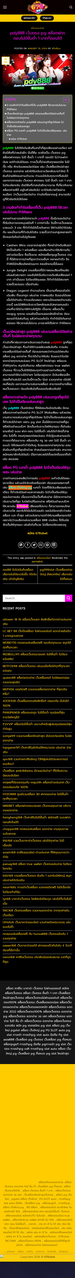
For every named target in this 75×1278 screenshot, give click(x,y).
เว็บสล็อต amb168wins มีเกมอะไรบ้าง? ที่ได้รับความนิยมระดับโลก (35, 773)
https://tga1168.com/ (48, 1094)
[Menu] (5, 7)
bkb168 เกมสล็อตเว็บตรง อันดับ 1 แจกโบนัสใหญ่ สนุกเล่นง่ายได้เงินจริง (37, 878)
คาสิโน (29, 1251)
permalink (37, 561)
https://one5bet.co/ (51, 1119)
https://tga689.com (53, 1161)
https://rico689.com (42, 1073)
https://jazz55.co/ (24, 1149)
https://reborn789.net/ (50, 1124)
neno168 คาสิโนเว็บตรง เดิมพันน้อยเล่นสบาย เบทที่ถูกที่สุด (37, 959)
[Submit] (68, 598)
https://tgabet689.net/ (23, 1170)
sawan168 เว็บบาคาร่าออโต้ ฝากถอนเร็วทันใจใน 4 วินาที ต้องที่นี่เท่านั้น (37, 947)
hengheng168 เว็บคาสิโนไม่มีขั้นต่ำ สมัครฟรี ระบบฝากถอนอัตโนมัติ (36, 819)
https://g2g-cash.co (32, 1078)
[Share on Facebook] (28, 545)
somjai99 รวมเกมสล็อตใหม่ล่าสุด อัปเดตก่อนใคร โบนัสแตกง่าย (37, 738)
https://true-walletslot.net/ (20, 1178)
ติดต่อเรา (63, 1251)
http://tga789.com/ (50, 1099)
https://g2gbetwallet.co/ (24, 1161)
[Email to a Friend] (41, 545)
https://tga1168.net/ (24, 1103)
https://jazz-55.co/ (16, 1144)
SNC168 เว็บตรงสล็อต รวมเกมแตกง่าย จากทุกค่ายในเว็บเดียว (36, 912)
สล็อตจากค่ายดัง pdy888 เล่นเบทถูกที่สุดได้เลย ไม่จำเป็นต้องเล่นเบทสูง (35, 124)
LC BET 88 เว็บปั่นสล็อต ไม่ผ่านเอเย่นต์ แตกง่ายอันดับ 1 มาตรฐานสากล (37, 633)
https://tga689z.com (25, 1069)
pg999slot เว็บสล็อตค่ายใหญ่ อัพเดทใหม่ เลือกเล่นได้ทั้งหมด (56, 574)
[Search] (71, 7)
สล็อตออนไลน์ (37, 28)
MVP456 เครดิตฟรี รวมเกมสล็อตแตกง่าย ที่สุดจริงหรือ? (35, 691)
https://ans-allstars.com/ (50, 1111)
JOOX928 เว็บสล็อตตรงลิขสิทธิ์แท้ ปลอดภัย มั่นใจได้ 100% (36, 703)
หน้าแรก (11, 1251)
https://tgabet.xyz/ (25, 1099)
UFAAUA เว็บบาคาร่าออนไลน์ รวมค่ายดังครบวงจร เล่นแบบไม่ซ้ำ (36, 924)
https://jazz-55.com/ (41, 1144)
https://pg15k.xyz (38, 1082)
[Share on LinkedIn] (54, 545)
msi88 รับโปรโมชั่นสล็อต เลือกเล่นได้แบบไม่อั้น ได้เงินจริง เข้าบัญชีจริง (20, 574)
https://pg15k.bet (57, 1078)
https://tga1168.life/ (24, 1107)
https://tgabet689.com (50, 1165)
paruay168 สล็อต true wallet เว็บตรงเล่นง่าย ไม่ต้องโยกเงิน (37, 866)
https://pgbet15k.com (49, 1086)
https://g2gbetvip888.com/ (54, 1149)
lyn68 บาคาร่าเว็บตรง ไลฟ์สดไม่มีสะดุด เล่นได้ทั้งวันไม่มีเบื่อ (37, 901)
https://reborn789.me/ (54, 1128)
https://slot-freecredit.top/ (20, 1182)
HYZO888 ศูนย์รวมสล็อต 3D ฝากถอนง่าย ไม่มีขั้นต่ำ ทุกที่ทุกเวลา (35, 796)
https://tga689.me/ (22, 1165)
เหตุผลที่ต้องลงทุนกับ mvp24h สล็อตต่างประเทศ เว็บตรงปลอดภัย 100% (36, 784)
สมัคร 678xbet (19, 139)
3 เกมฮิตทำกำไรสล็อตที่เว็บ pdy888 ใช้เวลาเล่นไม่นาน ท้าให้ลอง (36, 107)
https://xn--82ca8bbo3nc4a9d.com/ (37, 1157)
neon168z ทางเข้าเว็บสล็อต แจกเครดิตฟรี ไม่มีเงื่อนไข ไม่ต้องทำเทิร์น (36, 889)
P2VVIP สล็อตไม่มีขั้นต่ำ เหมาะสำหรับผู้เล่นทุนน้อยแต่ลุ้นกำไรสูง (37, 726)
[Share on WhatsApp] (21, 545)
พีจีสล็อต (56, 48)
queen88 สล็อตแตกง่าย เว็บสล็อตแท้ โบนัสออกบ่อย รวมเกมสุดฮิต (36, 680)
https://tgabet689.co (52, 1170)
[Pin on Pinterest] (47, 545)
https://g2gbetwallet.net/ (55, 1153)
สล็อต (20, 1251)
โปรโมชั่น (51, 1251)
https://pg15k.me (15, 1082)
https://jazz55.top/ (54, 1140)
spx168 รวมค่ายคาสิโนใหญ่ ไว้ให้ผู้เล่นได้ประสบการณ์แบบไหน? (35, 761)
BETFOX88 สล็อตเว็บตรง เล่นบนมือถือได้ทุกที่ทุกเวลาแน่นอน (36, 668)
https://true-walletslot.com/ (55, 1178)
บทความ (40, 1251)
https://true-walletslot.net (23, 1128)
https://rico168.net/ (24, 1115)
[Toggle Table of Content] (64, 100)
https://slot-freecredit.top (54, 1136)
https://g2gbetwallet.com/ (21, 1153)
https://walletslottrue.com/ (20, 1174)
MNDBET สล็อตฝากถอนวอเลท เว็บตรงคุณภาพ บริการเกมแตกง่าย (37, 808)
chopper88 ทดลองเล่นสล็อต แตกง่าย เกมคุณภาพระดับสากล (35, 831)
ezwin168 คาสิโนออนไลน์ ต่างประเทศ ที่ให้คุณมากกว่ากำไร (36, 854)
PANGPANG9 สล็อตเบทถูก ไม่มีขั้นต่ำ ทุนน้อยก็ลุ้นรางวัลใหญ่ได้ (34, 714)
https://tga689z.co (51, 1069)
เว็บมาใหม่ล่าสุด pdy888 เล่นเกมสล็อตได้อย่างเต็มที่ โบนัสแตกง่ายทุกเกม (35, 116)
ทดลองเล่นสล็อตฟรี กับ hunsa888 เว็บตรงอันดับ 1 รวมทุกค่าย (35, 936)
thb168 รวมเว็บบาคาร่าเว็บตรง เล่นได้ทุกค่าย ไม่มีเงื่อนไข (33, 843)
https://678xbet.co (22, 1111)
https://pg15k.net (23, 1086)
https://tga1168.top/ (50, 1103)
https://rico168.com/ (50, 1115)
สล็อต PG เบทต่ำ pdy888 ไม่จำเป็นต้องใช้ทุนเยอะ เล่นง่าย (37, 133)
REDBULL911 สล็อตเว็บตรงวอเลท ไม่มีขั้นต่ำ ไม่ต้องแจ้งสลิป (35, 656)
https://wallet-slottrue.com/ (55, 1174)
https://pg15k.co (60, 1082)
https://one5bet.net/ (24, 1119)
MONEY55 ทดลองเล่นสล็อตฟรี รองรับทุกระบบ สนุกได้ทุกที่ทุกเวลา (37, 645)
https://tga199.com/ (22, 1124)
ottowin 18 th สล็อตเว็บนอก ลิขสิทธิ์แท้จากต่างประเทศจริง (37, 621)
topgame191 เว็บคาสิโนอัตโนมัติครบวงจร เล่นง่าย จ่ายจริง (37, 749)
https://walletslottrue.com (49, 1132)
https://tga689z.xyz (16, 1073)
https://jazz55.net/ (21, 1132)
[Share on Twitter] (34, 545)
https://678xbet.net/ (50, 1107)
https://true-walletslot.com (25, 1140)
